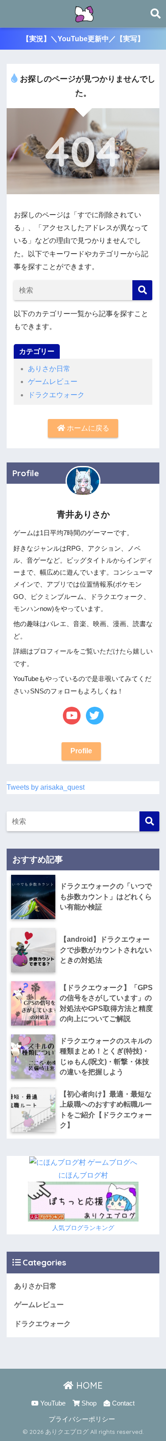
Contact (122, 1403)
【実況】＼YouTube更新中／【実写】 (83, 39)
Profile (81, 751)
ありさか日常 (49, 368)
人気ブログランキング (83, 1227)
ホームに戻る (87, 428)
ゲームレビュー (52, 381)
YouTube (52, 1403)
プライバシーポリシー (82, 1419)
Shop (88, 1403)
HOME (88, 1385)
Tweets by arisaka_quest (46, 787)
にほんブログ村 (83, 1175)
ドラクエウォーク (56, 395)
